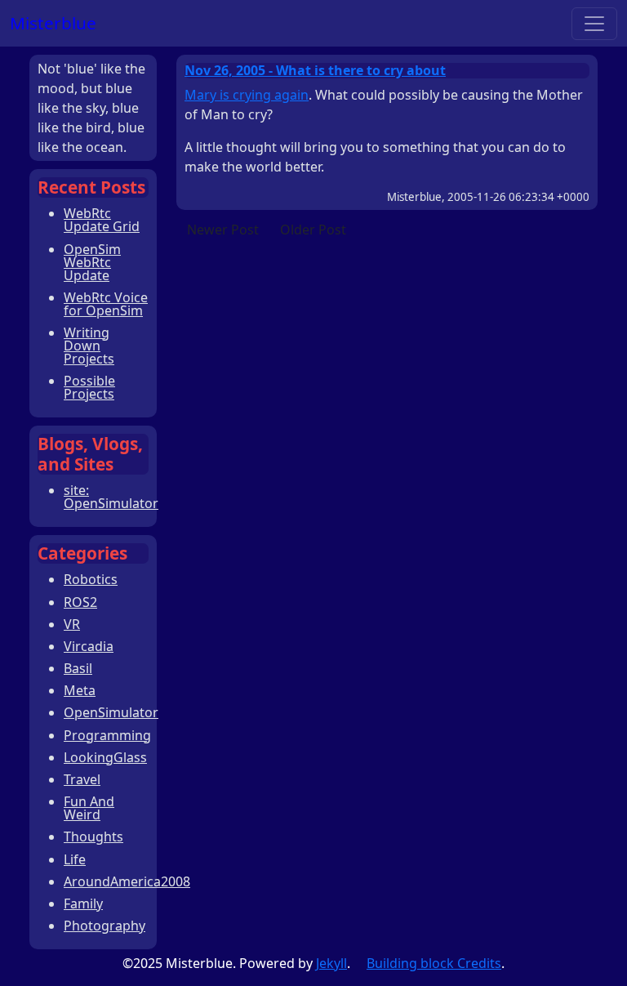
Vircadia (88, 646)
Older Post (313, 230)
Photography (104, 926)
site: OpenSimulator (111, 496)
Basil (78, 668)
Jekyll (331, 963)
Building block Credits (434, 963)
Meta (80, 690)
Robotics (91, 579)
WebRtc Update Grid (102, 219)
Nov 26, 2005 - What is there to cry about (315, 70)
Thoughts (93, 836)
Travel (82, 779)
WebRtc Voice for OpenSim (106, 303)
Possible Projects (89, 387)
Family (83, 903)
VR (72, 624)
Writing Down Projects (89, 345)
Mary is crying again (247, 95)
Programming (107, 735)
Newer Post (223, 230)
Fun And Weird (89, 807)
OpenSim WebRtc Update (92, 262)
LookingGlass (105, 757)
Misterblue (53, 22)
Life (75, 859)
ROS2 (80, 602)
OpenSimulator (111, 712)
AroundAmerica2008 (127, 881)
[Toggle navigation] (594, 23)
